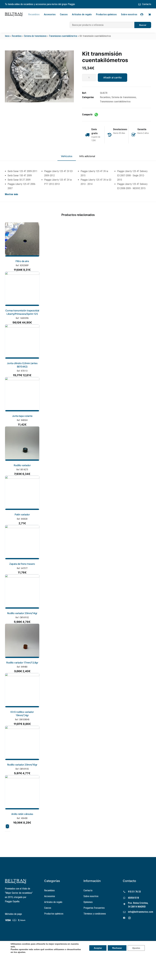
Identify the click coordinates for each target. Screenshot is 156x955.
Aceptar (98, 948)
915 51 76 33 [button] (134, 891)
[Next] (7, 826)
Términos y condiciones (94, 913)
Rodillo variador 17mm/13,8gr (22, 662)
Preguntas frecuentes (94, 907)
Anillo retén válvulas (22, 813)
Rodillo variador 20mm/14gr (22, 613)
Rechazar (117, 948)
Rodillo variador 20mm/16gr (22, 764)
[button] (39, 76)
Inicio (7, 36)
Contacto (146, 4)
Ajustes (136, 948)
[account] (143, 14)
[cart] (149, 14)
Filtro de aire (22, 261)
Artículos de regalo (82, 14)
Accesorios (50, 14)
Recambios (34, 14)
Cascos (64, 14)
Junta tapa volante (22, 415)
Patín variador (22, 514)
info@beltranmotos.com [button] (140, 911)
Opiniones (88, 902)
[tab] (87, 157)
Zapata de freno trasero (22, 563)
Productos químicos (106, 14)
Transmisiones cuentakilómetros (63, 36)
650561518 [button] (133, 897)
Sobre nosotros (129, 14)
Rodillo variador (22, 465)
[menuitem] (144, 4)
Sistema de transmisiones (35, 36)
